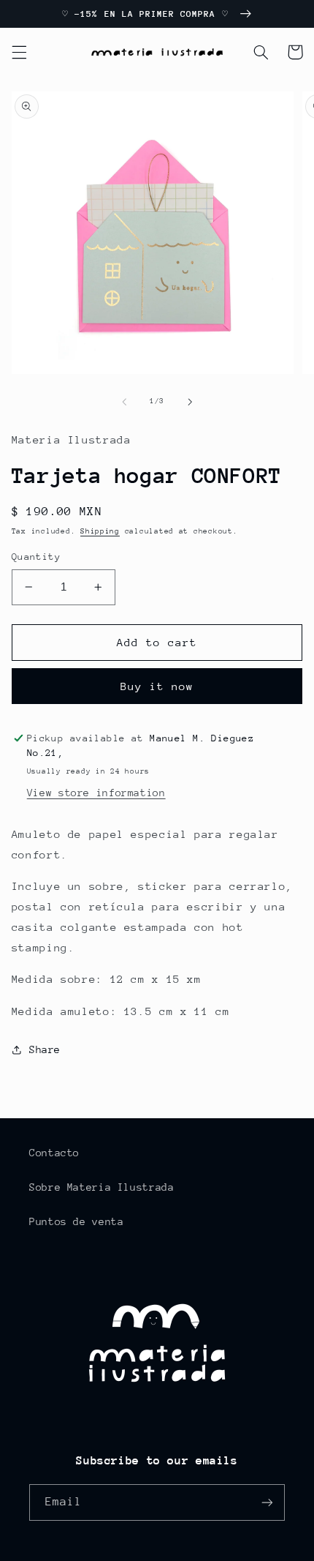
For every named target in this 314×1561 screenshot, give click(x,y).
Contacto (54, 1152)
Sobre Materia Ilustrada (102, 1187)
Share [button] (45, 1049)
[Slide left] (124, 402)
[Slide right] (190, 402)
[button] (19, 52)
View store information (96, 792)
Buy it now (157, 686)
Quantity (36, 556)
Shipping (100, 531)
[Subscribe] (267, 1502)
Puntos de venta (76, 1221)
